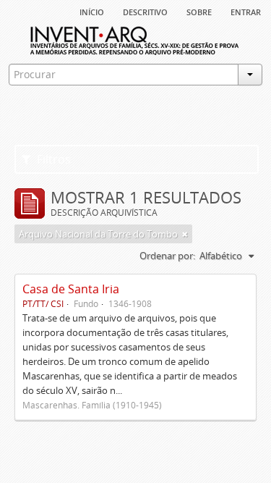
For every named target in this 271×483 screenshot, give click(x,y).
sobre (199, 11)
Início (91, 11)
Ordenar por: (167, 255)
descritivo (145, 11)
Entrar (246, 11)
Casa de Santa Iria (70, 289)
